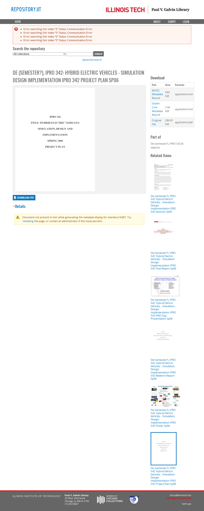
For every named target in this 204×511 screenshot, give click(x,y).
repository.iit (26, 9)
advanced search (92, 59)
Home (18, 21)
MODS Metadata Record (157, 94)
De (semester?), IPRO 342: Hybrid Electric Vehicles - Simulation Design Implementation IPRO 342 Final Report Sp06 (163, 260)
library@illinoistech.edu (180, 495)
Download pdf (25, 197)
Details (20, 206)
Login (186, 21)
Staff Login (186, 504)
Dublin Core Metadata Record (157, 109)
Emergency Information (179, 498)
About (157, 21)
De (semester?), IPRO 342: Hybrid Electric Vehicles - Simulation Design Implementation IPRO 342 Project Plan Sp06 (163, 475)
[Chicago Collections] (110, 503)
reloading (28, 221)
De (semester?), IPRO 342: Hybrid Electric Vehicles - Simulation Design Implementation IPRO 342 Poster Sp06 (163, 417)
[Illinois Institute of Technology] (37, 496)
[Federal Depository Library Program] (134, 503)
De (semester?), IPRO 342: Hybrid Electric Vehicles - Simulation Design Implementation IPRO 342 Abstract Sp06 (163, 203)
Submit (172, 21)
